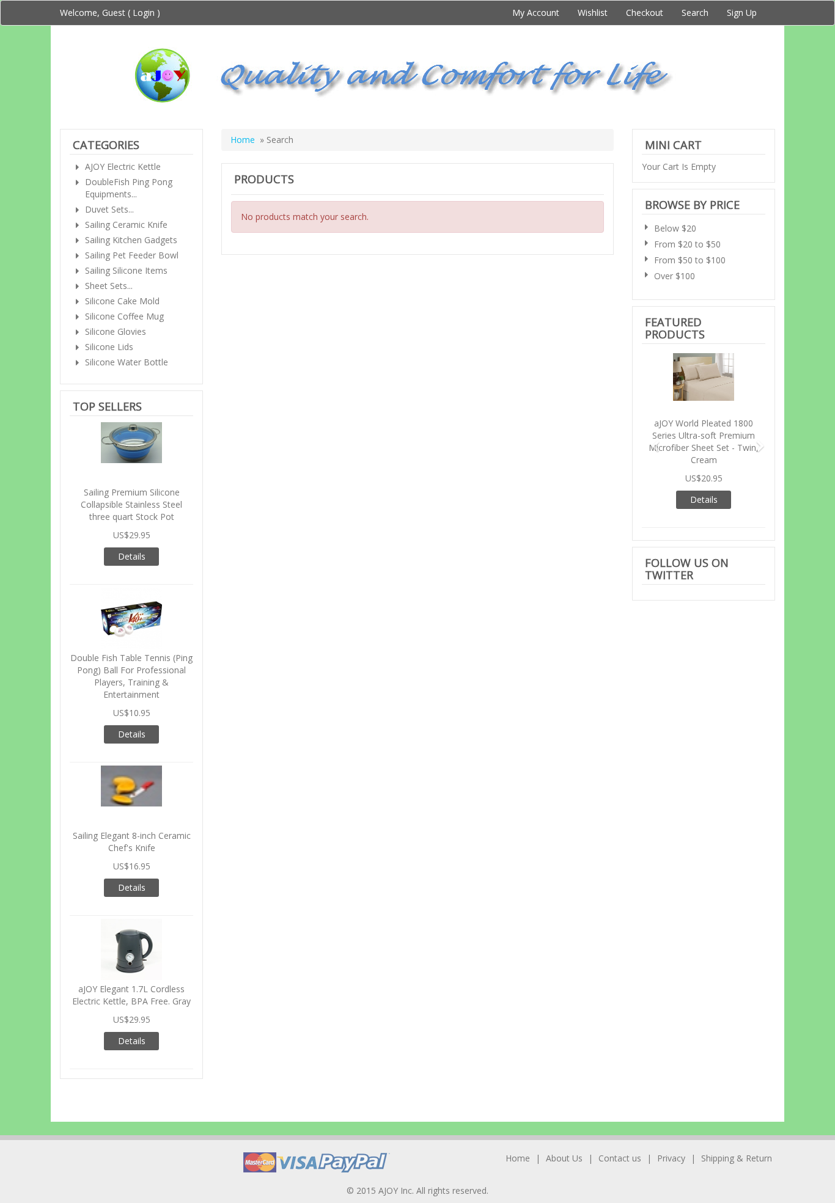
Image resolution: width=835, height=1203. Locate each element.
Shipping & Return (736, 1158)
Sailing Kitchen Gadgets (131, 240)
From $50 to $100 (690, 260)
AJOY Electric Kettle (123, 166)
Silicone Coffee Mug (124, 316)
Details (131, 556)
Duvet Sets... (109, 209)
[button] (651, 440)
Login (144, 12)
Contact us (619, 1158)
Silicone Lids (109, 347)
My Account (535, 12)
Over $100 (674, 276)
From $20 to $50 (687, 244)
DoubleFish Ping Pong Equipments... (128, 188)
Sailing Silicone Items (126, 270)
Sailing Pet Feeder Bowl (131, 255)
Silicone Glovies (115, 331)
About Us (564, 1158)
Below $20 (675, 228)
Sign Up (742, 12)
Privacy (671, 1158)
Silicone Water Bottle (126, 362)
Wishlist (593, 12)
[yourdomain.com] (417, 75)
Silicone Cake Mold (122, 301)
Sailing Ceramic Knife (126, 224)
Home (242, 139)
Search (695, 12)
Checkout (644, 12)
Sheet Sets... (109, 285)
